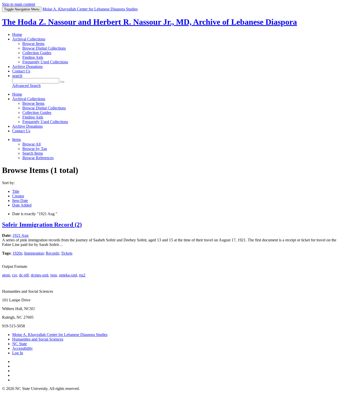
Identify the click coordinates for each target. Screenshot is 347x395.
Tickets (66, 253)
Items (16, 139)
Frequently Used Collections (45, 62)
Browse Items (33, 43)
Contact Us (21, 71)
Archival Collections (28, 39)
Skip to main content (18, 4)
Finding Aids (32, 57)
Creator (18, 196)
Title (15, 191)
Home (17, 34)
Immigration (34, 253)
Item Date (20, 200)
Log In (17, 353)
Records (52, 253)
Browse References (38, 158)
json (53, 275)
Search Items (32, 153)
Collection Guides (36, 53)
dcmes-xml (39, 275)
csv (14, 275)
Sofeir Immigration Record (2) (42, 224)
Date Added (21, 205)
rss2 (82, 275)
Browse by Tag (34, 149)
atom (6, 275)
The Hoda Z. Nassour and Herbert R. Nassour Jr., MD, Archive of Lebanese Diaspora (149, 21)
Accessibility (22, 348)
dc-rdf (24, 275)
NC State (19, 344)
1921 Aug (20, 235)
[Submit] (62, 82)
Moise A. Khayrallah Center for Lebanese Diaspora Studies (59, 334)
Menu (21, 9)
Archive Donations (27, 66)
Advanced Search (26, 85)
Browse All (31, 144)
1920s (17, 253)
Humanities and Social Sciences (37, 339)
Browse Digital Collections (44, 48)
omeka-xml (68, 275)
